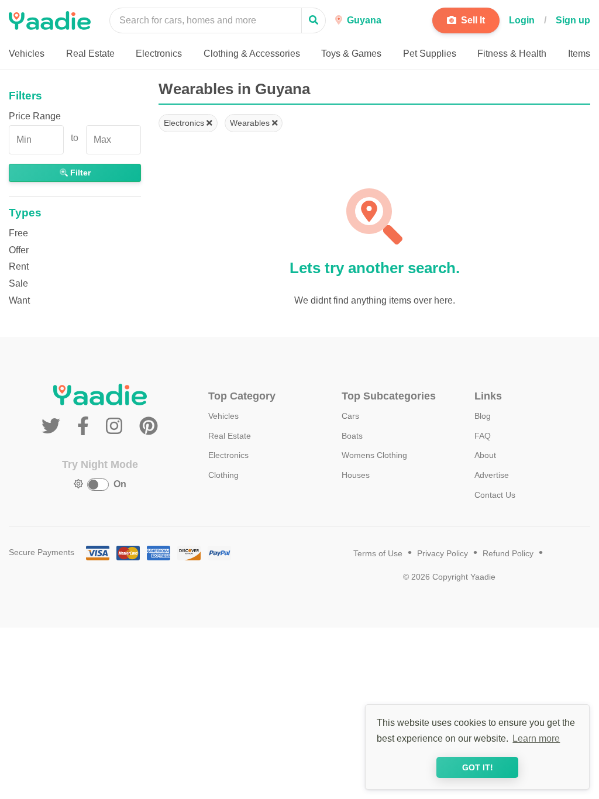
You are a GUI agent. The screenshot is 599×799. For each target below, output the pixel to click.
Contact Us (494, 495)
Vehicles (223, 416)
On (119, 484)
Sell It (472, 20)
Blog (482, 416)
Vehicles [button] (26, 53)
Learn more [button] (536, 738)
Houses (356, 475)
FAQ (482, 435)
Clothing (223, 475)
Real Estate (229, 435)
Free (18, 233)
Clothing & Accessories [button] (252, 53)
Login (522, 20)
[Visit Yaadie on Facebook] (85, 426)
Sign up (573, 20)
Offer (19, 250)
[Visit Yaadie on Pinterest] (148, 426)
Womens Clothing (374, 455)
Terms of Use (377, 553)
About (485, 455)
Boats (352, 435)
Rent (19, 266)
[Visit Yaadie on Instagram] (116, 426)
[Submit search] (313, 20)
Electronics (185, 123)
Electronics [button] (159, 53)
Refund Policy (508, 553)
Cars (350, 416)
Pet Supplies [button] (429, 53)
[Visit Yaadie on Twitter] (53, 426)
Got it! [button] (477, 767)
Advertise (491, 475)
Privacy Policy (442, 553)
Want (19, 300)
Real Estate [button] (90, 53)
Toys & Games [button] (351, 53)
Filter (79, 172)
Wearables (251, 123)
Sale (18, 283)
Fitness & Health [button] (511, 53)
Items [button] (579, 53)
